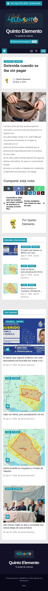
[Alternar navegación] (31, 51)
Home (24, 586)
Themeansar (23, 581)
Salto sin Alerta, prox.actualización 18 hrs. (23, 414)
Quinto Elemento (24, 31)
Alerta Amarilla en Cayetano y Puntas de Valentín (30, 291)
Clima (24, 266)
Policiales (8, 61)
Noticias (9, 488)
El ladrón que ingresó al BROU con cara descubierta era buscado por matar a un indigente (23, 361)
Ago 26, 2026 (12, 532)
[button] (37, 51)
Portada (18, 61)
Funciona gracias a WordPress (17, 578)
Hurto (34, 42)
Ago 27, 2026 (26, 256)
